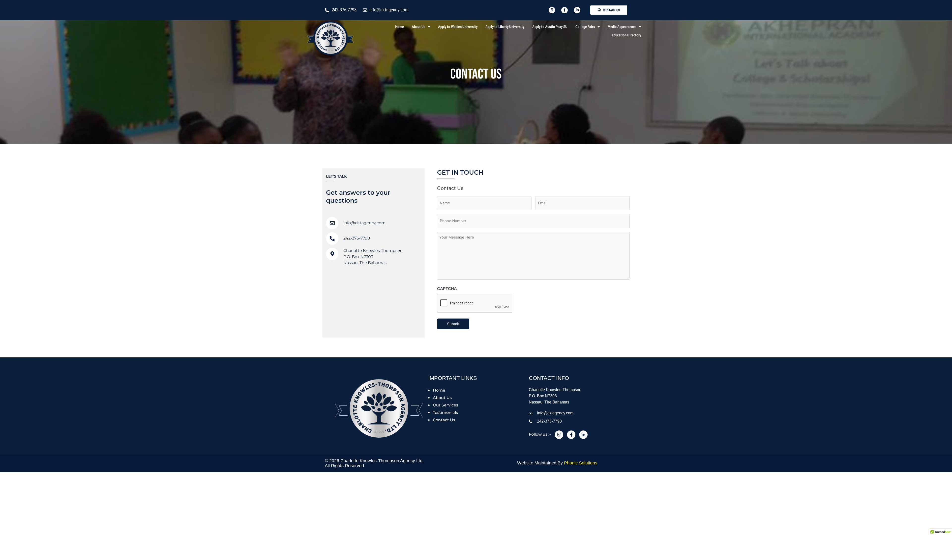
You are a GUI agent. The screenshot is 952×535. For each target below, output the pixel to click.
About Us (418, 27)
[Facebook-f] (571, 434)
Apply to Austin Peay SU (549, 27)
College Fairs (585, 27)
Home (399, 27)
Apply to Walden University (457, 27)
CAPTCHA (447, 288)
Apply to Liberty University (504, 27)
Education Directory (626, 35)
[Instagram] (559, 434)
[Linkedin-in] (583, 434)
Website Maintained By (557, 462)
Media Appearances (622, 27)
